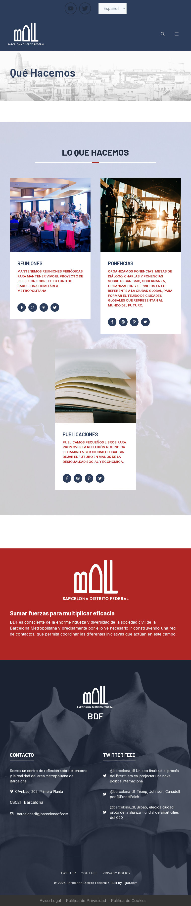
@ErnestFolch (128, 797)
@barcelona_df (122, 771)
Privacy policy (117, 873)
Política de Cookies (128, 900)
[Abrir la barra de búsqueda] (163, 34)
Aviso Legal (50, 900)
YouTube (89, 873)
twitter (68, 873)
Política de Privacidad (86, 900)
